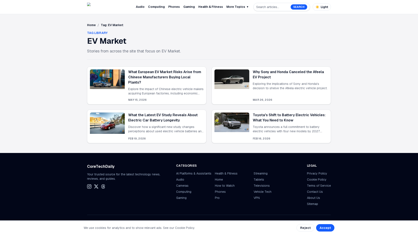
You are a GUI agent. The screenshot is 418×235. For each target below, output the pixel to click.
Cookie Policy (317, 179)
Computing (156, 7)
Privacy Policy (317, 173)
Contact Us (315, 192)
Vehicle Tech (262, 192)
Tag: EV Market (112, 25)
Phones (174, 7)
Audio (140, 7)
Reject (305, 228)
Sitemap (312, 204)
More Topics (237, 7)
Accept (325, 228)
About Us (313, 198)
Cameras (182, 186)
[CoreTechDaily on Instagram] (89, 186)
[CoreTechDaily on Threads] (103, 186)
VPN (257, 198)
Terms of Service (319, 186)
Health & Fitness (210, 7)
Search (299, 7)
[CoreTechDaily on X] (96, 186)
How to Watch (225, 186)
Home (91, 25)
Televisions (262, 186)
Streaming (261, 173)
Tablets (259, 179)
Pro (217, 198)
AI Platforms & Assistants (193, 173)
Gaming (189, 7)
